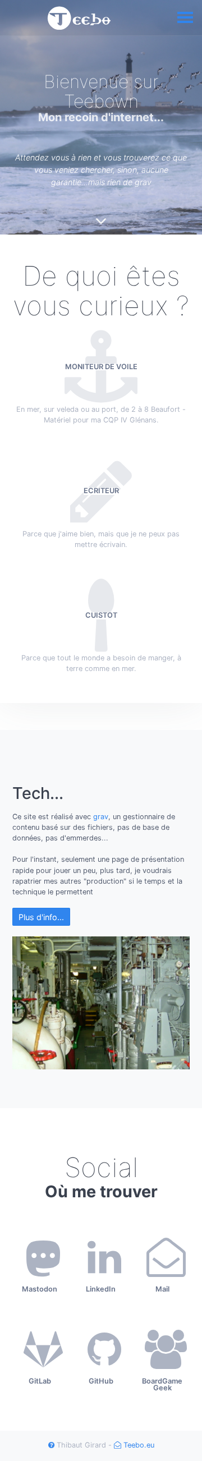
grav (100, 816)
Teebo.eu (137, 1445)
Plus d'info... (41, 917)
